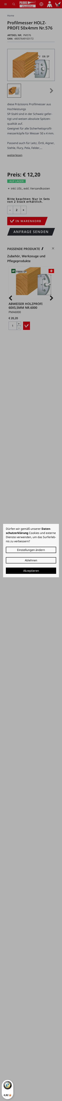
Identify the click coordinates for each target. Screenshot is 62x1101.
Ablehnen (31, 560)
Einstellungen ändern (31, 550)
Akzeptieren (31, 571)
